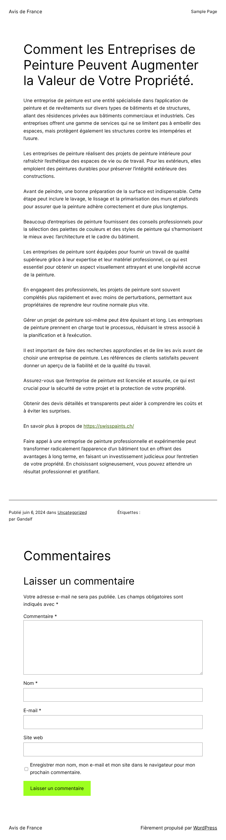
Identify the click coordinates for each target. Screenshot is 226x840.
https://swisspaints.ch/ (109, 426)
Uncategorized (72, 512)
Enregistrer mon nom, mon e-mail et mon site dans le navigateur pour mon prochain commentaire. (112, 768)
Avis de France (25, 11)
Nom (30, 683)
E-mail (32, 710)
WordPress (205, 828)
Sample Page (204, 11)
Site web (33, 737)
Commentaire (40, 616)
